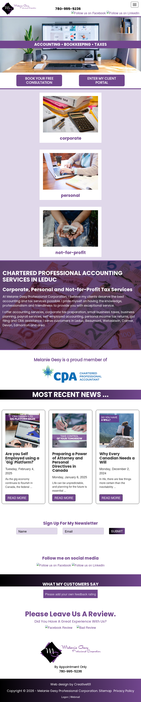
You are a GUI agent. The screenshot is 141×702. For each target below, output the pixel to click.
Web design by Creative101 (70, 684)
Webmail (75, 697)
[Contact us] (86, 8)
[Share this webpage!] (92, 8)
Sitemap (105, 691)
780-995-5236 (70, 671)
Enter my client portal (101, 80)
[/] (19, 8)
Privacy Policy (123, 691)
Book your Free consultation (39, 80)
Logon (64, 697)
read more (17, 497)
